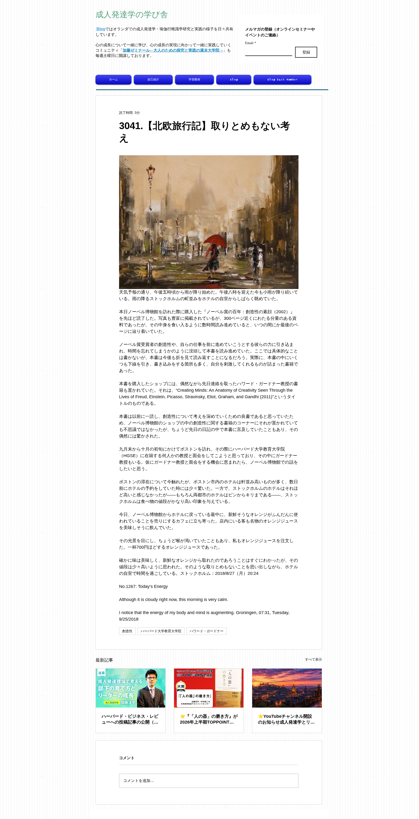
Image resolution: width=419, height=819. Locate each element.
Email (250, 43)
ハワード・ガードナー (207, 631)
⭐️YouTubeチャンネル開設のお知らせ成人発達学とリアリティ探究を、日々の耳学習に (286, 719)
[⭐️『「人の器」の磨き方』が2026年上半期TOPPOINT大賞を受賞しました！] (209, 688)
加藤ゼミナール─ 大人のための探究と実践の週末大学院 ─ (173, 50)
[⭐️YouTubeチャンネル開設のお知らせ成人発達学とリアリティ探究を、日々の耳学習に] (287, 688)
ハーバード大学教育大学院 (161, 631)
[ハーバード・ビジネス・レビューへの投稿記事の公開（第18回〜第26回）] (130, 688)
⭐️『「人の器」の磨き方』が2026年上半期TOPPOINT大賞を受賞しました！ (209, 719)
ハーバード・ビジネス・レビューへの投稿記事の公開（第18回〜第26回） (130, 719)
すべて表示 (313, 659)
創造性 (127, 631)
